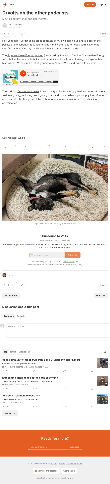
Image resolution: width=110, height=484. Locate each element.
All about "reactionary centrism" (21, 395)
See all (8, 413)
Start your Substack (47, 470)
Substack (41, 478)
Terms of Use (68, 261)
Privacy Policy (76, 264)
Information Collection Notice (54, 264)
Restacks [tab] (21, 316)
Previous (13, 295)
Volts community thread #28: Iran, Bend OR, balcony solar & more (41, 359)
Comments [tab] (9, 316)
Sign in (102, 4)
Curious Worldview (28, 91)
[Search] (105, 352)
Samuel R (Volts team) (38, 367)
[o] (102, 381)
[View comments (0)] (15, 34)
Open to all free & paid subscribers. (19, 363)
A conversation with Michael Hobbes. (20, 399)
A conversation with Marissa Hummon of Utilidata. (27, 381)
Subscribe (90, 4)
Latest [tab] (13, 352)
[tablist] (14, 316)
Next (98, 295)
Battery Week (62, 63)
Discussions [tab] (24, 352)
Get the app (69, 470)
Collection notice (74, 463)
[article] (55, 365)
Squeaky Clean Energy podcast (25, 55)
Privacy (53, 463)
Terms (62, 463)
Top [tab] (5, 352)
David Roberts (15, 24)
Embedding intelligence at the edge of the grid (30, 377)
